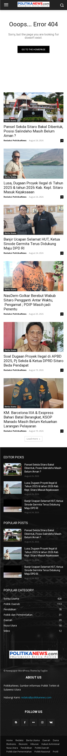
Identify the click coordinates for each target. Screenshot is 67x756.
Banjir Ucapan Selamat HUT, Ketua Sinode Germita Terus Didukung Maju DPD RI (32, 243)
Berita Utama (10, 120)
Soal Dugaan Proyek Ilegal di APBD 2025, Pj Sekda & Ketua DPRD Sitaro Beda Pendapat (33, 360)
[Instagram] (42, 722)
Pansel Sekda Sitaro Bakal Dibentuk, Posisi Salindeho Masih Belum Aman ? (33, 131)
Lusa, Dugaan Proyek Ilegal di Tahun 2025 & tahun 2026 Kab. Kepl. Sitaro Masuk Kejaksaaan (33, 187)
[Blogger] (16, 722)
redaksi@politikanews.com (36, 697)
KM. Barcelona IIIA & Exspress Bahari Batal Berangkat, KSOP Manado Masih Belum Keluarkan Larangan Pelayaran (30, 419)
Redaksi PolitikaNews (15, 140)
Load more (32, 438)
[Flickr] (33, 722)
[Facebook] (24, 722)
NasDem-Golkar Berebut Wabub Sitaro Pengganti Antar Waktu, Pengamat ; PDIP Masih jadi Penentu (30, 302)
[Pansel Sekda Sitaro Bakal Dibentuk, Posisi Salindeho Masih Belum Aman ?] (33, 107)
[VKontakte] (51, 722)
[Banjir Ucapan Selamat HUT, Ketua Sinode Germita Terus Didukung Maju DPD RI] (33, 220)
